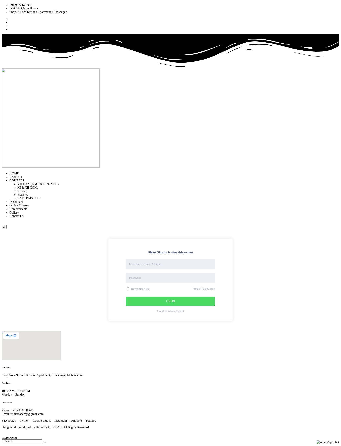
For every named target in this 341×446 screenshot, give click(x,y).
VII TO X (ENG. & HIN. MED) (38, 184)
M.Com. (22, 194)
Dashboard (16, 201)
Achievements (18, 209)
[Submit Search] (44, 442)
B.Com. (22, 191)
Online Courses (19, 205)
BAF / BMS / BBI (28, 198)
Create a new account (170, 311)
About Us (15, 177)
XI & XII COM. (27, 187)
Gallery (14, 212)
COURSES (16, 180)
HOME (14, 173)
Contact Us (16, 216)
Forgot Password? (203, 288)
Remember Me (140, 289)
